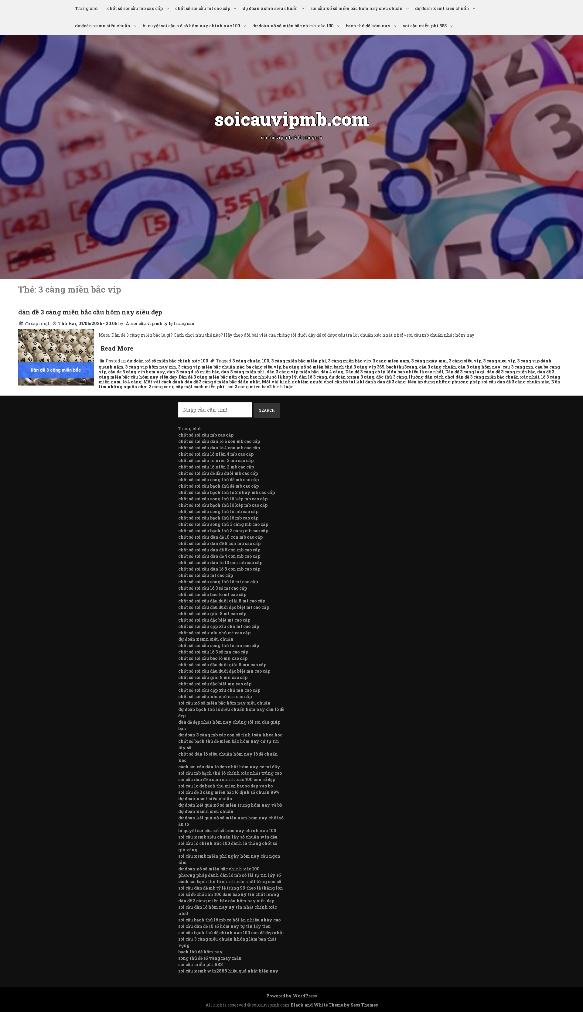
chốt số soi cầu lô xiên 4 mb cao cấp (216, 454)
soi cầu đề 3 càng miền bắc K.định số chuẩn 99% (228, 792)
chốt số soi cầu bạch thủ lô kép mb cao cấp (223, 505)
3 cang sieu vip (499, 361)
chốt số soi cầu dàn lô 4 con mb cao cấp (219, 448)
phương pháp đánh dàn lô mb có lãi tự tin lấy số (229, 875)
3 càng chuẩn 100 (250, 361)
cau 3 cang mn (518, 367)
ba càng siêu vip (263, 367)
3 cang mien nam (391, 361)
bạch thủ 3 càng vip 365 (359, 367)
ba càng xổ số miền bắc (307, 367)
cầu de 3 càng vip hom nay (136, 372)
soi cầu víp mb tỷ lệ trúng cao (162, 323)
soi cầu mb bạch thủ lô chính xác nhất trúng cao (230, 773)
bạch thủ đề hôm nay (368, 26)
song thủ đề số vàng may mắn (210, 958)
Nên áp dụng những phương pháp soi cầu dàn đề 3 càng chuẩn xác (478, 382)
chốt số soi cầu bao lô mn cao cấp (212, 658)
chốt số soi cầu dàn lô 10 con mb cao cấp (220, 562)
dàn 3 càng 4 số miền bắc (193, 372)
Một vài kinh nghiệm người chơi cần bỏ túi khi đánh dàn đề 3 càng (334, 382)
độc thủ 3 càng (391, 377)
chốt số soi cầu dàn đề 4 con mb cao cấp (219, 556)
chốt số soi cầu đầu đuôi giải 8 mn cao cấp (222, 664)
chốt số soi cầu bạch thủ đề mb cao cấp (218, 486)
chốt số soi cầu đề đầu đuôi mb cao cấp (218, 473)
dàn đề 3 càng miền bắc (510, 372)
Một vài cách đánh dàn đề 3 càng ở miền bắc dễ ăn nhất (201, 382)
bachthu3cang (401, 367)
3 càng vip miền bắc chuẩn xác (211, 367)
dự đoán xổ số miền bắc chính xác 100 (292, 26)
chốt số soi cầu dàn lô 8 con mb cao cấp (219, 569)
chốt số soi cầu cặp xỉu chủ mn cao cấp (219, 690)
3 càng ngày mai (429, 361)
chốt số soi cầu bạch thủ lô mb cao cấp (218, 518)
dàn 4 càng (331, 372)
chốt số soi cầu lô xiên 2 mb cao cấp (216, 467)
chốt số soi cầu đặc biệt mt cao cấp (214, 620)
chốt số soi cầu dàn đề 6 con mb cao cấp (219, 550)
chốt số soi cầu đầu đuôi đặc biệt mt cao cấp (223, 607)
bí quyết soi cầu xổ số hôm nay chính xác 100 (191, 26)
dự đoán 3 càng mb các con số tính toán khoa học (230, 735)
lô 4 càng (131, 382)
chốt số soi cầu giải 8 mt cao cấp (212, 613)
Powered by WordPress (291, 996)
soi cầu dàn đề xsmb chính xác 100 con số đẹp (226, 779)
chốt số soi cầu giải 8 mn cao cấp (212, 677)
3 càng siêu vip (465, 361)
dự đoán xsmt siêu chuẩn (442, 8)
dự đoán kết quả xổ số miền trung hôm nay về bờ (230, 805)
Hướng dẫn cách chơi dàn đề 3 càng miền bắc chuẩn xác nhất (474, 377)
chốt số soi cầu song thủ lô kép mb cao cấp (223, 499)
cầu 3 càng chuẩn (437, 367)
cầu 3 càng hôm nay (479, 367)
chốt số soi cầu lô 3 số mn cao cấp (213, 652)
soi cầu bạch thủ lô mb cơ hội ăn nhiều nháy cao (229, 920)
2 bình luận (281, 386)
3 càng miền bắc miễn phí (298, 361)
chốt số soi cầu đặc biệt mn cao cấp (214, 684)
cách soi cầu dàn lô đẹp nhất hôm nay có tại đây (229, 767)
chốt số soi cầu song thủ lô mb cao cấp (218, 511)
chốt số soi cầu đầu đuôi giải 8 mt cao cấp (221, 601)
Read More (117, 348)
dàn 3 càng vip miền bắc (293, 372)
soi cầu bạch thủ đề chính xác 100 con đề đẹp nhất (231, 932)
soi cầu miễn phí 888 (425, 26)
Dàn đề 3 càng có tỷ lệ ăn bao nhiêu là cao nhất (394, 372)
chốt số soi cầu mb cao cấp (135, 8)
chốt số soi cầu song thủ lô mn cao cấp (218, 645)
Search (266, 410)
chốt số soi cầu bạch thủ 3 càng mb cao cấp (223, 530)
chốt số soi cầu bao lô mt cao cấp (212, 594)
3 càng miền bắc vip (349, 361)
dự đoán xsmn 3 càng (351, 377)
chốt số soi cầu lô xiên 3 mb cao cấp (216, 460)
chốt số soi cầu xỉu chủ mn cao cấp (215, 696)
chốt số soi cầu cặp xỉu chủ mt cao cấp (218, 626)
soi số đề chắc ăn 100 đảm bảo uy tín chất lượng (228, 894)
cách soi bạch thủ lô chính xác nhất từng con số (229, 881)
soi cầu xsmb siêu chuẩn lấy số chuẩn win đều (228, 837)
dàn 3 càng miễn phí (243, 372)
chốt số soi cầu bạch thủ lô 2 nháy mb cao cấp (226, 492)
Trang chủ (86, 8)
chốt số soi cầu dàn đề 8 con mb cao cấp (219, 543)
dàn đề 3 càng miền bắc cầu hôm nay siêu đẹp (90, 312)
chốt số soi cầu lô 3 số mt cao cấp (212, 588)
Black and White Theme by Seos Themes (334, 1005)
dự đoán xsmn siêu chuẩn (270, 8)
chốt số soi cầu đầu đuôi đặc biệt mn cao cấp (224, 671)
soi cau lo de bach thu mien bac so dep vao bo (225, 786)
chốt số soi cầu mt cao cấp (202, 8)
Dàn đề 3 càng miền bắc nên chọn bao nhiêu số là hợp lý (238, 377)
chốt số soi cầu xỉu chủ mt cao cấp (214, 633)
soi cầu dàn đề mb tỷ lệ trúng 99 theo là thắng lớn (230, 888)
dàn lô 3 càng (313, 377)
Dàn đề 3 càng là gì (465, 372)
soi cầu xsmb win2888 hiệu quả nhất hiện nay (228, 971)
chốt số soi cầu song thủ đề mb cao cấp (218, 479)
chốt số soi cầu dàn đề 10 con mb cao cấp (220, 537)
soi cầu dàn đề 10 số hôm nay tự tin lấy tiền (224, 926)
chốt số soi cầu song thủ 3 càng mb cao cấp (223, 524)
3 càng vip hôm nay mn (150, 367)
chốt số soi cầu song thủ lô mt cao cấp (218, 582)
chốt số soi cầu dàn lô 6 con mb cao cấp (219, 441)
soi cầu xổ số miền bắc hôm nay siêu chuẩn (356, 8)
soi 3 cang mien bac (248, 386)
